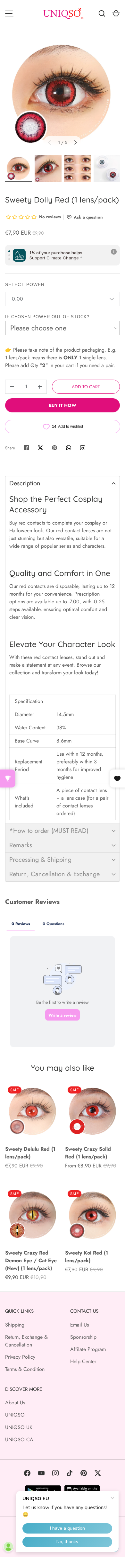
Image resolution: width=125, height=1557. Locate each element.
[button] (62, 483)
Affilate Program (88, 1349)
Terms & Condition (25, 1369)
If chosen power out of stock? (47, 316)
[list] (62, 95)
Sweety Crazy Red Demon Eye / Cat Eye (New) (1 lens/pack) (31, 1260)
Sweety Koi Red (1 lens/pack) (86, 1256)
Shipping (14, 1324)
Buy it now (62, 405)
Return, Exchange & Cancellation (26, 1340)
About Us (15, 1402)
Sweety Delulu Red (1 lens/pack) (30, 1152)
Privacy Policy (20, 1357)
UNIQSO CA (19, 1439)
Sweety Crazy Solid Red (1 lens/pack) (88, 1152)
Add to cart (86, 386)
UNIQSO (15, 1414)
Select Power (25, 284)
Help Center (83, 1361)
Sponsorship (83, 1337)
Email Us (79, 1324)
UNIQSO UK (18, 1427)
